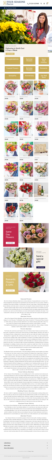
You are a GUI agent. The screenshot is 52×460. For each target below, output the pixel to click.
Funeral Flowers (12, 68)
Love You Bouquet (38, 117)
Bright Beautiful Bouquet (25, 157)
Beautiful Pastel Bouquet (10, 96)
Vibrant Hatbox (38, 96)
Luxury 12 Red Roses (24, 198)
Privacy (29, 451)
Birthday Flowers (29, 69)
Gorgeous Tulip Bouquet (40, 137)
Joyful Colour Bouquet (9, 137)
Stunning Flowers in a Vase (25, 137)
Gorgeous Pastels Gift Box (40, 178)
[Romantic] (33, 282)
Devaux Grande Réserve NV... (40, 198)
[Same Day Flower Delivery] (33, 233)
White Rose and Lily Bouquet (26, 218)
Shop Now (10, 53)
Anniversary (29, 76)
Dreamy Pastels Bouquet (25, 117)
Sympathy (12, 76)
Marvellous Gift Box (24, 96)
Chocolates (37, 157)
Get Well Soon (44, 76)
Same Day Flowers (44, 60)
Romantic (43, 68)
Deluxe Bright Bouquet (9, 178)
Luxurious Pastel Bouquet (10, 198)
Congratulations (12, 59)
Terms (32, 451)
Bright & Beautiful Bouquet (10, 157)
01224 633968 (34, 3)
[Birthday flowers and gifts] (18, 258)
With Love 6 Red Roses (9, 218)
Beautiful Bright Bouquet (10, 117)
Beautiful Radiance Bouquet (25, 178)
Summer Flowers (29, 60)
